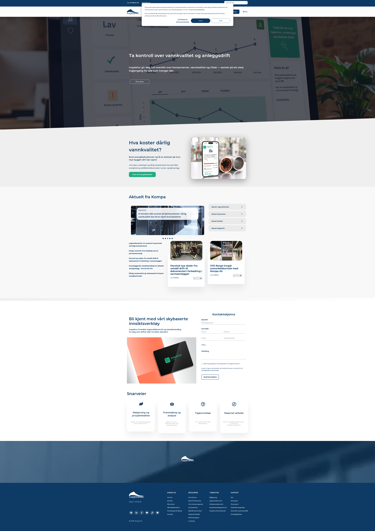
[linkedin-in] (136, 513)
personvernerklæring (197, 9)
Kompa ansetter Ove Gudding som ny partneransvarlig (143, 252)
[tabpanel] (167, 220)
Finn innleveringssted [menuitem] (195, 504)
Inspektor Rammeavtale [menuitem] (217, 511)
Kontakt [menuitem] (170, 514)
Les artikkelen (174, 277)
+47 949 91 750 (134, 3)
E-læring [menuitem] (191, 521)
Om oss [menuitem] (169, 497)
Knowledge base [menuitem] (236, 514)
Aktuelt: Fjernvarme (218, 214)
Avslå (220, 20)
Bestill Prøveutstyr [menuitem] (194, 501)
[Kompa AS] (133, 11)
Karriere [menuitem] (170, 501)
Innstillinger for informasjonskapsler (182, 21)
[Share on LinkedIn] (194, 278)
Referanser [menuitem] (171, 504)
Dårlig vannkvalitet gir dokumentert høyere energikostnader (146, 274)
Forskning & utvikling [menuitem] (174, 511)
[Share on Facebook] (197, 278)
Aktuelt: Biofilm (217, 221)
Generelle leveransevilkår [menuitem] (239, 511)
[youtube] (147, 513)
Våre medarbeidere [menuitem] (173, 507)
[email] (201, 278)
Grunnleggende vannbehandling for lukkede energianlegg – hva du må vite (146, 267)
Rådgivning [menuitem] (213, 497)
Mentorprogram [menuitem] (193, 517)
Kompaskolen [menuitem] (193, 507)
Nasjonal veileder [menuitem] (194, 514)
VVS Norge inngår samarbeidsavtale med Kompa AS (224, 268)
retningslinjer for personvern (210, 370)
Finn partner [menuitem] (192, 497)
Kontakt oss (146, 3)
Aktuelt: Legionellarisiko (220, 207)
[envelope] (157, 513)
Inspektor (233, 12)
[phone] (152, 513)
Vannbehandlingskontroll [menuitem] (218, 507)
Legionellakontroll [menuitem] (215, 501)
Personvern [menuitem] (234, 504)
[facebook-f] (142, 513)
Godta (201, 20)
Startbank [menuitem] (234, 501)
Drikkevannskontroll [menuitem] (216, 504)
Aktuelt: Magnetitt (218, 228)
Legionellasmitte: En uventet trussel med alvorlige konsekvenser (145, 244)
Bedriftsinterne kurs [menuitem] (195, 511)
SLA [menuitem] (232, 497)
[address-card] (131, 513)
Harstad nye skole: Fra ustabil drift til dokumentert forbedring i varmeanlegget (145, 259)
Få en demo (139, 81)
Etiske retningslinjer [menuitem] (238, 507)
